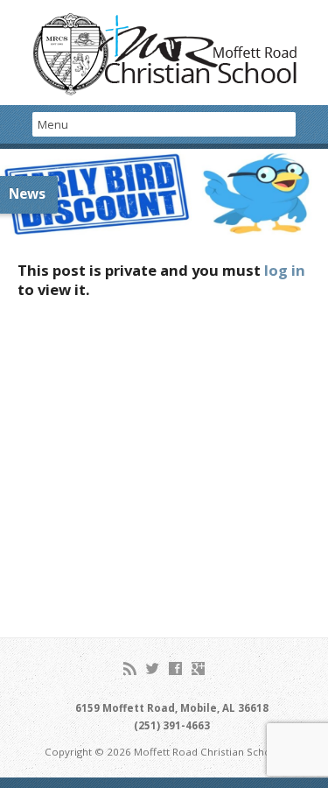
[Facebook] (175, 668)
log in (284, 270)
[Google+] (198, 668)
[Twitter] (152, 668)
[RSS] (129, 668)
